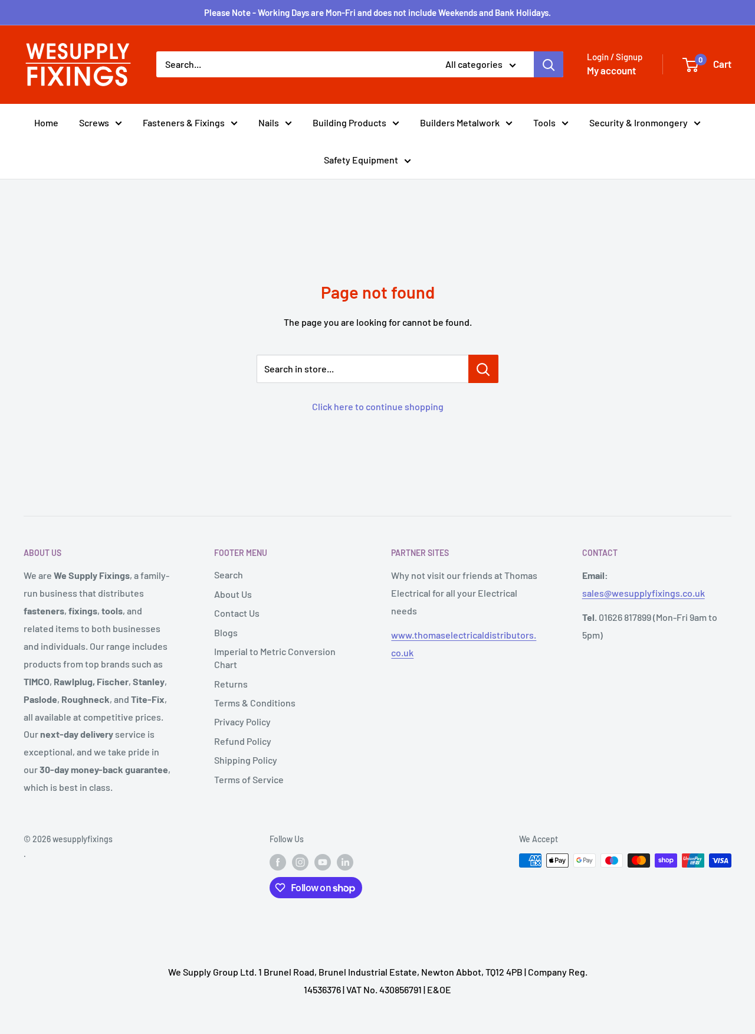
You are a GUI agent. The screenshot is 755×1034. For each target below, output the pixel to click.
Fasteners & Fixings (184, 122)
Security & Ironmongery (638, 122)
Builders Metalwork (460, 122)
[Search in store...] (483, 369)
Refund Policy (242, 741)
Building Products (349, 122)
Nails (268, 122)
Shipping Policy (245, 759)
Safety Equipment (361, 159)
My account (611, 70)
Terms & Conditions (255, 702)
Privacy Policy (242, 721)
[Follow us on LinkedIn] (345, 861)
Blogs (226, 632)
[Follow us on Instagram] (300, 861)
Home (46, 122)
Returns (231, 683)
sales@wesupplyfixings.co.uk (643, 592)
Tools (544, 122)
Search (228, 574)
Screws (94, 122)
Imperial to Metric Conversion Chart (275, 658)
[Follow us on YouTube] (322, 861)
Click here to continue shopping (378, 406)
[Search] (548, 64)
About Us (233, 594)
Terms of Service (249, 779)
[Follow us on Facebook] (278, 861)
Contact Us (237, 613)
